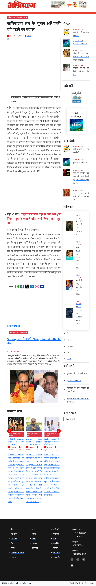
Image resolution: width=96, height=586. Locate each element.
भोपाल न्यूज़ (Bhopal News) (17, 17)
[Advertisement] (34, 192)
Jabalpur (79, 552)
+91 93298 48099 (79, 545)
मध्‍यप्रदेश (57, 433)
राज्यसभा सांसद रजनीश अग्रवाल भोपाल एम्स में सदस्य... (16, 442)
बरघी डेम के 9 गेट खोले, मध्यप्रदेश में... (51, 443)
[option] (16, 460)
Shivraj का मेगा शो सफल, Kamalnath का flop (34, 341)
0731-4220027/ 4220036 (81, 534)
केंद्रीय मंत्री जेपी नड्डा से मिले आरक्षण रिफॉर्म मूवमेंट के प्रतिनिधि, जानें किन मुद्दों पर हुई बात (34, 219)
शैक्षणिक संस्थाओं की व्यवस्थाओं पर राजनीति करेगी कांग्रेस (34, 442)
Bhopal (79, 543)
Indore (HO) (79, 533)
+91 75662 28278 (79, 554)
